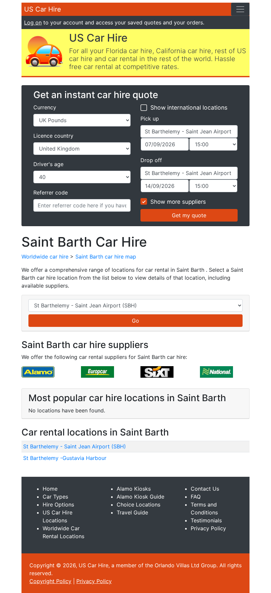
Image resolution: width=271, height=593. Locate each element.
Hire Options (58, 504)
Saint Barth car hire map (105, 256)
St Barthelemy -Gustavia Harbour (64, 458)
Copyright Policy (50, 581)
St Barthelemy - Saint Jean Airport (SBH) (74, 446)
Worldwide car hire (44, 256)
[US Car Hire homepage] (44, 51)
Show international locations (188, 107)
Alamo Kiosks (134, 488)
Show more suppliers (178, 201)
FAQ (196, 496)
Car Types (55, 496)
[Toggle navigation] (240, 9)
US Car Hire (42, 9)
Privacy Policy (208, 528)
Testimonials (206, 520)
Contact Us (205, 488)
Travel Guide (132, 512)
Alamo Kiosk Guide (140, 496)
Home (50, 488)
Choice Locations (138, 504)
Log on (33, 22)
